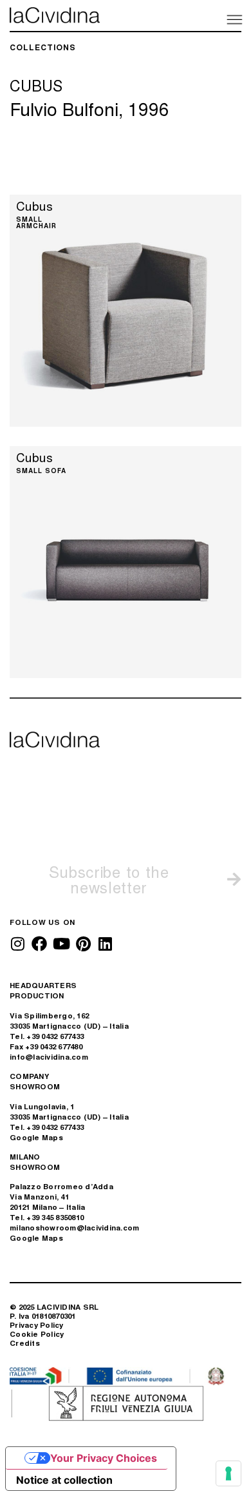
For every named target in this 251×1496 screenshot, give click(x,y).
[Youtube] (61, 943)
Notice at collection (64, 1479)
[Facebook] (39, 943)
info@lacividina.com (49, 1056)
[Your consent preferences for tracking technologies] (228, 1473)
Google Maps (36, 1137)
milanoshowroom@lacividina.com (74, 1227)
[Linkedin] (105, 943)
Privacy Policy (37, 1324)
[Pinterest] (83, 943)
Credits (25, 1342)
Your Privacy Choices (103, 1458)
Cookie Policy (37, 1333)
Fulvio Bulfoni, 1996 (89, 108)
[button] (233, 18)
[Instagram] (17, 943)
